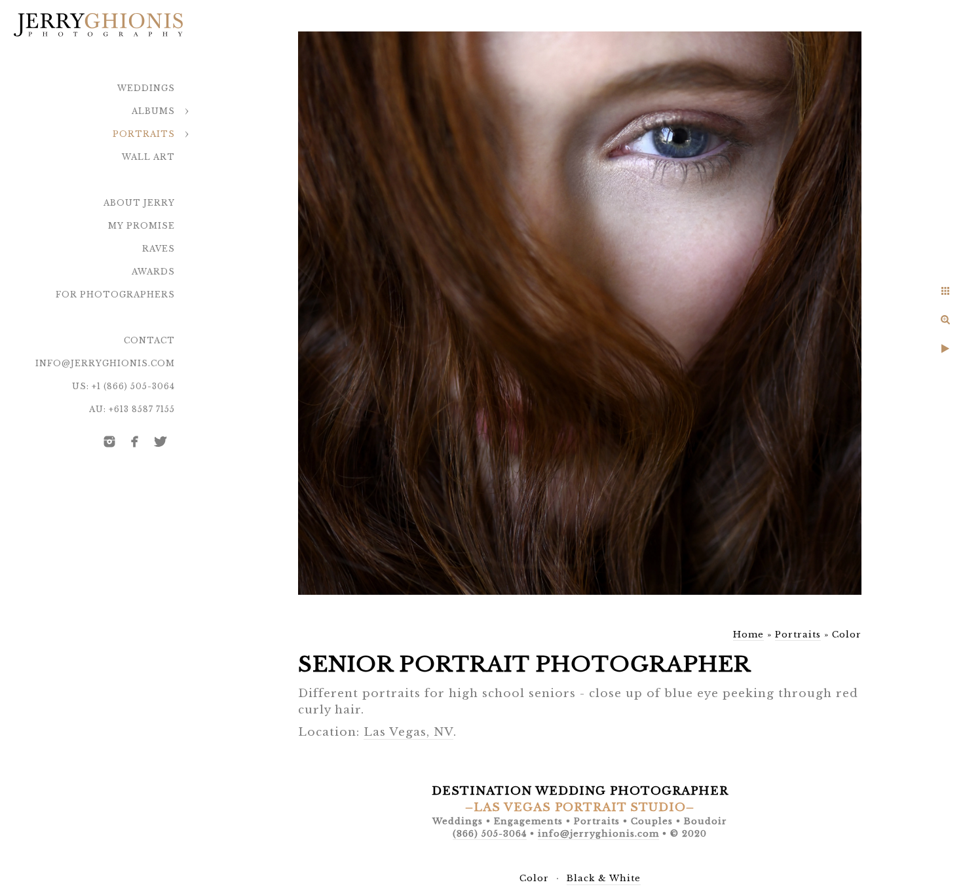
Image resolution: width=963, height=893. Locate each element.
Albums (153, 111)
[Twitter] (160, 441)
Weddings (146, 88)
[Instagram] (109, 441)
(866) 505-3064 (490, 833)
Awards (153, 271)
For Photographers (115, 294)
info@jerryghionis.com (105, 363)
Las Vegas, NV (408, 732)
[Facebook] (135, 441)
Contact (149, 340)
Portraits (144, 134)
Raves (158, 249)
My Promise (141, 226)
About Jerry (139, 203)
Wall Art (148, 157)
